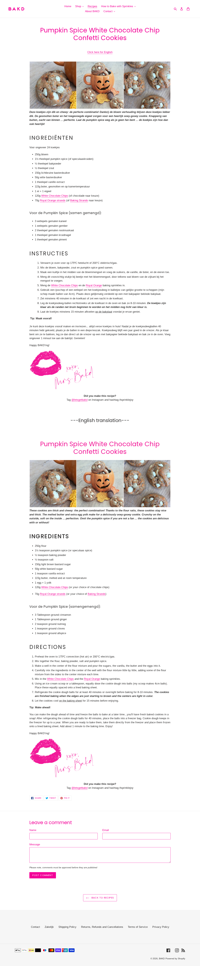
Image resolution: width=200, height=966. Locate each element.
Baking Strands (79, 200)
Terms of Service (138, 926)
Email (105, 830)
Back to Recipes (102, 897)
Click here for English (99, 52)
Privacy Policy (160, 926)
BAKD (162, 958)
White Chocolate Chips (54, 195)
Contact (35, 926)
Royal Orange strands (52, 200)
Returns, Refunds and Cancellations (102, 926)
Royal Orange (94, 285)
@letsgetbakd (79, 399)
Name (32, 830)
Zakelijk (49, 926)
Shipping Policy (67, 926)
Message (34, 844)
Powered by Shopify (175, 958)
